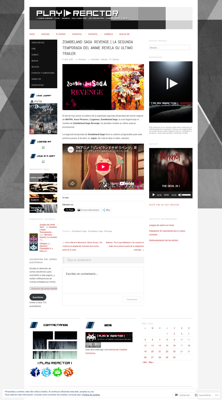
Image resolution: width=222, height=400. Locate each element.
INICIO (32, 34)
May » (151, 362)
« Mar (144, 362)
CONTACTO (92, 34)
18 (189, 345)
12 (145, 345)
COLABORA (108, 34)
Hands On (36, 79)
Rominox (82, 59)
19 (145, 351)
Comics (35, 54)
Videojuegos (38, 42)
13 (152, 345)
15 (167, 345)
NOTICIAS (45, 34)
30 (174, 357)
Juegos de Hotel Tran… (47, 225)
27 (152, 357)
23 (174, 351)
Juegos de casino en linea (161, 225)
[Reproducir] (153, 195)
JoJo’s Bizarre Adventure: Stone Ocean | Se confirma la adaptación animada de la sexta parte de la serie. (82, 246)
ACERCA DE (124, 34)
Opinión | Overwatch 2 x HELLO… (46, 248)
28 (160, 357)
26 (145, 357)
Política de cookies (91, 394)
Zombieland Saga (79, 231)
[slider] (186, 194)
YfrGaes (43, 243)
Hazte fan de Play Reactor (164, 204)
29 (167, 357)
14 (160, 345)
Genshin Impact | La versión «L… (48, 237)
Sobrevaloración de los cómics (163, 240)
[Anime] (116, 59)
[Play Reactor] (111, 19)
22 (167, 351)
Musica (35, 61)
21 (160, 351)
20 (152, 351)
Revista (35, 67)
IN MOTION (61, 34)
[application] (171, 194)
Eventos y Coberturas (43, 73)
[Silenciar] (180, 195)
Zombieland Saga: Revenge (100, 231)
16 (174, 345)
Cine (34, 48)
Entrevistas (38, 85)
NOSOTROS (77, 34)
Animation (95, 59)
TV (110, 59)
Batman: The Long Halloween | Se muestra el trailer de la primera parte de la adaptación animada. (125, 246)
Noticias (104, 59)
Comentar (131, 299)
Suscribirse (38, 297)
